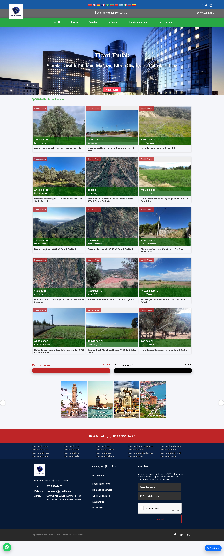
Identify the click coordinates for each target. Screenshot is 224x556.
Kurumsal (113, 22)
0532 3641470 (54, 486)
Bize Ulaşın (97, 507)
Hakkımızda (98, 475)
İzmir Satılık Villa (71, 449)
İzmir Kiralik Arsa (103, 453)
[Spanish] (134, 5)
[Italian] (125, 5)
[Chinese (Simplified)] (116, 5)
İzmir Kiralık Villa (71, 456)
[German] (99, 5)
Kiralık (74, 22)
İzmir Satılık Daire (40, 449)
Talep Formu (165, 22)
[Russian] (130, 5)
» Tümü (106, 364)
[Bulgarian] (112, 5)
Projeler (93, 22)
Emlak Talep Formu (101, 484)
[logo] (16, 11)
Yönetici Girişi (207, 13)
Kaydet (160, 519)
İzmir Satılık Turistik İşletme (140, 446)
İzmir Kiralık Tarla (168, 456)
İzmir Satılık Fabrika (105, 449)
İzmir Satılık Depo (136, 449)
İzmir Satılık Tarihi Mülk (170, 446)
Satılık (57, 22)
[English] (94, 5)
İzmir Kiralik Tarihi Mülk (170, 453)
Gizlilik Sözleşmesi (101, 496)
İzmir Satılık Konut (40, 446)
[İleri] (221, 403)
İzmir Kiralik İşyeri (72, 453)
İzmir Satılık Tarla (168, 449)
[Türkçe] (90, 5)
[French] (103, 5)
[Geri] (3, 403)
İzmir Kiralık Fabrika (105, 456)
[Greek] (121, 5)
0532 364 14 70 (124, 436)
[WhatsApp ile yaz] (7, 547)
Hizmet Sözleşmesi (102, 490)
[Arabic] (107, 5)
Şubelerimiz (98, 501)
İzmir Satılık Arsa (103, 446)
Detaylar (113, 90)
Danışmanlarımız (138, 22)
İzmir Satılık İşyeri (72, 446)
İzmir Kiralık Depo (136, 456)
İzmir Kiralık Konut (40, 453)
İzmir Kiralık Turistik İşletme (140, 453)
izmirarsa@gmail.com (58, 491)
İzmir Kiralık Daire (40, 456)
